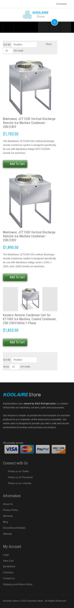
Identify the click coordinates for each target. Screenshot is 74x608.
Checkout (61, 4)
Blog (5, 522)
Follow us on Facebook (20, 477)
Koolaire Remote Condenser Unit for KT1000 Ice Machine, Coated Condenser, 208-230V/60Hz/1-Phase (30, 319)
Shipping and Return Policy (17, 584)
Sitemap (7, 533)
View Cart (8, 560)
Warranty (8, 516)
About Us (8, 504)
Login (6, 554)
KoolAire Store (36, 600)
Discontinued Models (14, 528)
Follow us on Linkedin (19, 483)
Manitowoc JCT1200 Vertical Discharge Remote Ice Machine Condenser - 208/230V (29, 123)
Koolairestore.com (12, 403)
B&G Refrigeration (45, 403)
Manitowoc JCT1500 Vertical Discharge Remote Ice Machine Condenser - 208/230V (29, 236)
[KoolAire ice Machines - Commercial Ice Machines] (37, 12)
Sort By (7, 44)
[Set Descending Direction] (40, 45)
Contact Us (9, 578)
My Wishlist (9, 566)
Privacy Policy (10, 510)
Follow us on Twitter (18, 471)
